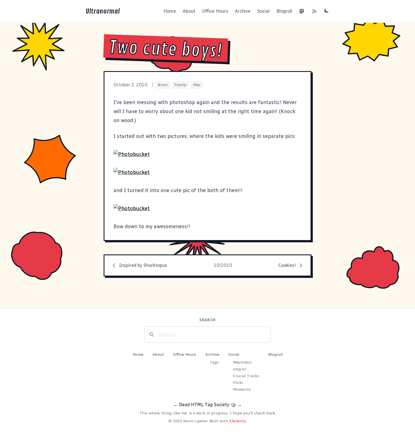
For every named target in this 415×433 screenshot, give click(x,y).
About (189, 11)
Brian (163, 84)
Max (196, 84)
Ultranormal (103, 11)
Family (180, 84)
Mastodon (242, 362)
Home (169, 11)
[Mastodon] (302, 11)
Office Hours (215, 11)
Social (263, 11)
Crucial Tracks (246, 375)
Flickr (238, 382)
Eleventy (237, 421)
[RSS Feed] (314, 11)
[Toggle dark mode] (326, 10)
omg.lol (239, 369)
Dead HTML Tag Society (204, 404)
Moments (242, 389)
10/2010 (223, 265)
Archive (242, 11)
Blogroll (284, 11)
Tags (214, 362)
